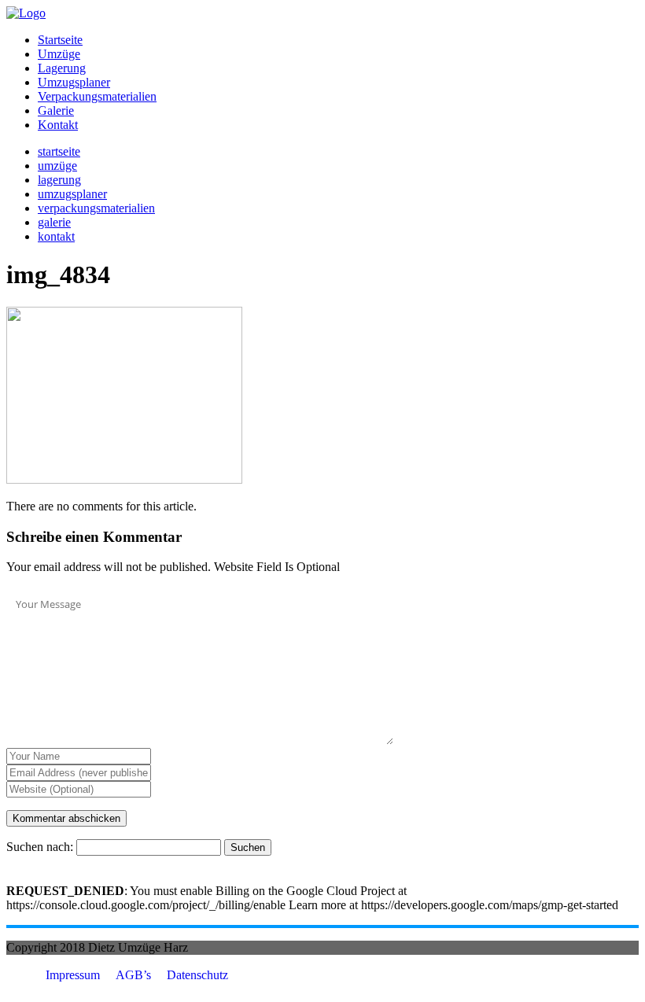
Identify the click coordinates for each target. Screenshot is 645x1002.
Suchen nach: (39, 846)
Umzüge (59, 54)
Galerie (56, 110)
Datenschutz (197, 975)
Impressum (73, 975)
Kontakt (58, 124)
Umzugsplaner (74, 82)
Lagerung (62, 68)
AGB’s (133, 975)
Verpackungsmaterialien (97, 96)
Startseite (60, 39)
